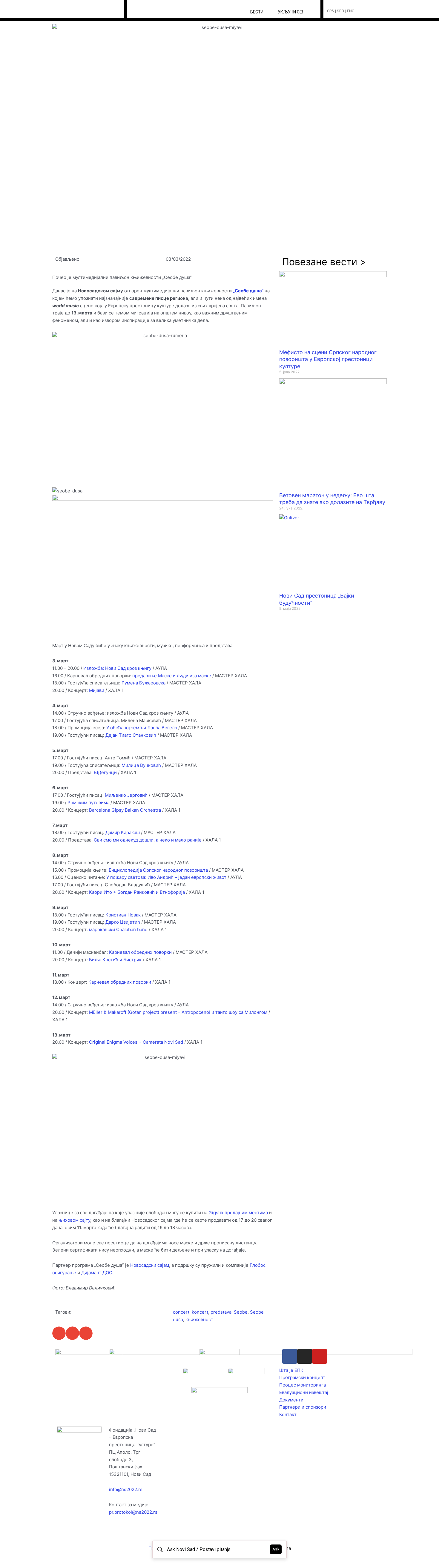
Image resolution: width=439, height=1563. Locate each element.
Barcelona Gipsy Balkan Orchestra (125, 810)
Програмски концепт (302, 1377)
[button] (370, 11)
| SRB (339, 11)
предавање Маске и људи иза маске (171, 675)
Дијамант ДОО (96, 1272)
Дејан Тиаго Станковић (130, 735)
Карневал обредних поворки (140, 952)
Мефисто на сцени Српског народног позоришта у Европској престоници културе (328, 359)
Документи (291, 1400)
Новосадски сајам (149, 1265)
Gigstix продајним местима (238, 1212)
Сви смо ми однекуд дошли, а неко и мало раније (148, 840)
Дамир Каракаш (122, 832)
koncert (200, 1312)
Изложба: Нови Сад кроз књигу (117, 668)
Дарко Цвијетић (122, 922)
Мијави (96, 690)
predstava (221, 1312)
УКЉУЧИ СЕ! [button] (290, 12)
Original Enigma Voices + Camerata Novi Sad (136, 1042)
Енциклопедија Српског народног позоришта (158, 870)
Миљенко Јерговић (126, 795)
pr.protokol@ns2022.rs (133, 1512)
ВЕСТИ (256, 12)
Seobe (241, 1312)
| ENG (349, 11)
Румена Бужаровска (143, 683)
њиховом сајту (74, 1220)
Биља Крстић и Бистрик (115, 959)
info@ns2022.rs (125, 1489)
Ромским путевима (88, 802)
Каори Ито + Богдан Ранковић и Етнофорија (137, 892)
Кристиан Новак (123, 915)
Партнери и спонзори (302, 1407)
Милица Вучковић (141, 765)
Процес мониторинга (302, 1385)
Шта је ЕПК (291, 1370)
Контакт (288, 1414)
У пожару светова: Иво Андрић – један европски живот (166, 877)
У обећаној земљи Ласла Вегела (141, 727)
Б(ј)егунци (105, 772)
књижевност (199, 1319)
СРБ (330, 11)
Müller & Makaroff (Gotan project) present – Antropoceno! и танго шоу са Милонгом (178, 1012)
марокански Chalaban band (118, 929)
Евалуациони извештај (303, 1392)
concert (181, 1312)
